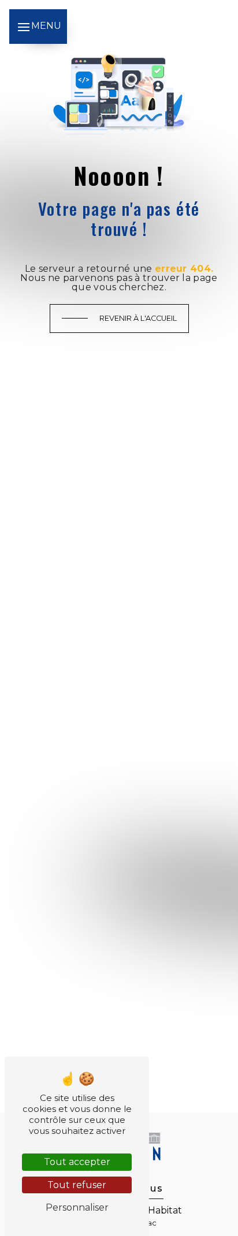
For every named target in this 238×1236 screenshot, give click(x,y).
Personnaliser (77, 1207)
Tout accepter (77, 1161)
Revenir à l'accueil (138, 318)
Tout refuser (76, 1184)
